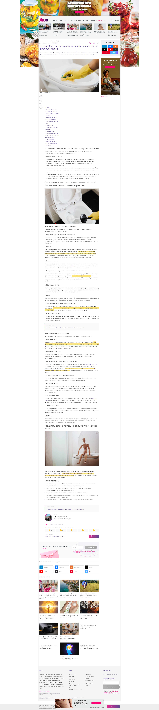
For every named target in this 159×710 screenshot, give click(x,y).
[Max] (114, 52)
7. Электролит (49, 125)
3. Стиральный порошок (52, 135)
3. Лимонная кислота (51, 143)
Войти (117, 20)
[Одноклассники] (115, 46)
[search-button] (112, 20)
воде (97, 168)
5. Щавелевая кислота (51, 121)
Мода (60, 20)
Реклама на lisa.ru (104, 96)
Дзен (60, 571)
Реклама (71, 676)
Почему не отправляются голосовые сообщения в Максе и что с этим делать (69, 658)
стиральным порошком (90, 364)
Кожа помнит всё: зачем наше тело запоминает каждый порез (99, 33)
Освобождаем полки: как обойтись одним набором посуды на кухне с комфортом (89, 646)
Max (90, 571)
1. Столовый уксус (50, 139)
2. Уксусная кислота (50, 141)
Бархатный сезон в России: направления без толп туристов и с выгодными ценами (86, 33)
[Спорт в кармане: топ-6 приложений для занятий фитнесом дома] (69, 629)
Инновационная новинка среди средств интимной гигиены (69, 616)
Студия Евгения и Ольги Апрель (50, 697)
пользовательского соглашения (78, 551)
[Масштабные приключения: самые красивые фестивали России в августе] (114, 26)
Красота (65, 20)
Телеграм (46, 567)
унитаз (72, 266)
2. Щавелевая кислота (51, 133)
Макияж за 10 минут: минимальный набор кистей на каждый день (66, 509)
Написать (94, 536)
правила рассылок (77, 552)
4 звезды (93, 43)
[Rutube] (104, 49)
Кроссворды (89, 683)
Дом (86, 20)
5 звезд (94, 43)
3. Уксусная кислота (50, 117)
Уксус (46, 346)
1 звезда (89, 43)
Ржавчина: (48, 129)
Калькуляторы (90, 680)
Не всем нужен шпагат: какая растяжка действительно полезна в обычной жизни (44, 33)
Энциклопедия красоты (90, 677)
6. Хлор (47, 123)
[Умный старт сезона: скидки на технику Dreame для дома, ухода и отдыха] (59, 26)
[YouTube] (110, 49)
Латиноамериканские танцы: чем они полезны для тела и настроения (89, 616)
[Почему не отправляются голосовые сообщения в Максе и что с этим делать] (69, 649)
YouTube (45, 571)
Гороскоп (81, 20)
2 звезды (91, 43)
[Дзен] (115, 49)
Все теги (88, 685)
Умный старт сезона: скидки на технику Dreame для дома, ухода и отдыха (58, 33)
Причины (47, 107)
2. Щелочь (48, 115)
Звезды (54, 20)
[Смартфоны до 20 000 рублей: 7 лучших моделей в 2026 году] (48, 629)
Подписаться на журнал (45, 691)
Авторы (71, 681)
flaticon (47, 698)
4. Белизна (48, 145)
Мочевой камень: (50, 137)
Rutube (91, 567)
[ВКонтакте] (110, 46)
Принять (113, 706)
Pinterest (76, 571)
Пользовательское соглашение (74, 684)
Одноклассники (77, 567)
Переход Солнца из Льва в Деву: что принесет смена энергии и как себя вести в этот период (47, 617)
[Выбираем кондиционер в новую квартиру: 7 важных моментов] (89, 623)
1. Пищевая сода (49, 131)
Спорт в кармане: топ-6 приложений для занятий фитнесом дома (67, 638)
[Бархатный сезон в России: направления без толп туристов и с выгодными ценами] (86, 26)
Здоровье (92, 20)
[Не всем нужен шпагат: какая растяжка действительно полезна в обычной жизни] (45, 26)
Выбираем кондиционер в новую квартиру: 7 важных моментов (88, 626)
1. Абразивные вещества (52, 113)
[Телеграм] (104, 46)
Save (41, 90)
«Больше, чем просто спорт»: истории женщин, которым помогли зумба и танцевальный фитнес (73, 33)
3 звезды (92, 43)
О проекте (72, 674)
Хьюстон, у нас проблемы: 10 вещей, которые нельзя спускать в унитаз (65, 327)
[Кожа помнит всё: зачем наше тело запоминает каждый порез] (100, 26)
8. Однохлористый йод (51, 127)
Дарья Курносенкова (44, 43)
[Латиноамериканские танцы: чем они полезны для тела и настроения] (89, 607)
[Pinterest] (106, 52)
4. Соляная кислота (50, 119)
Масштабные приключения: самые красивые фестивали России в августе (113, 33)
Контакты (72, 679)
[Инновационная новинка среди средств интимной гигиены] (69, 607)
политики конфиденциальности (90, 551)
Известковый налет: (51, 111)
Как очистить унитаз (51, 109)
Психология (73, 20)
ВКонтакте (61, 567)
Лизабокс (100, 20)
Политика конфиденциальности (75, 688)
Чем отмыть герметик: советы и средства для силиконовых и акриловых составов (48, 646)
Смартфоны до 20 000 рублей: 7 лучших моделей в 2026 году (48, 637)
